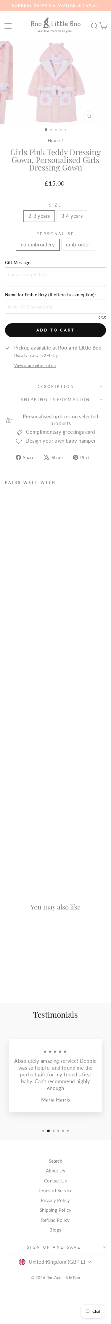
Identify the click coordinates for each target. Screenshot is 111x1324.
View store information (35, 365)
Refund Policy (55, 1220)
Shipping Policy (55, 1210)
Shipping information (55, 399)
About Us (55, 1170)
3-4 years (72, 216)
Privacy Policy (55, 1200)
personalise (55, 233)
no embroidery (38, 245)
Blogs (55, 1229)
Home (54, 140)
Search (55, 1161)
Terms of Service (55, 1190)
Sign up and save (54, 1247)
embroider (78, 245)
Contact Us (55, 1180)
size (55, 205)
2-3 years (39, 216)
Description (55, 386)
